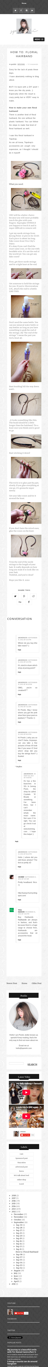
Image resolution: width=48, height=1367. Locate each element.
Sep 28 (19, 1227)
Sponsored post (21, 1158)
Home (24, 3)
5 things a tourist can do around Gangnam (22, 1362)
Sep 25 (19, 1233)
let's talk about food (21, 1175)
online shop (21, 1180)
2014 (14, 1206)
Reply (19, 650)
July (16, 1273)
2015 (14, 1203)
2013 (14, 1209)
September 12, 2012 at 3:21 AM (27, 706)
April (16, 1281)
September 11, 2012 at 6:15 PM (27, 661)
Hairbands (22, 920)
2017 (14, 1198)
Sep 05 (19, 1260)
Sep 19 (19, 1238)
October (18, 1220)
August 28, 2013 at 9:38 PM (30, 776)
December (19, 1214)
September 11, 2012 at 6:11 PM (27, 639)
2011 (14, 1284)
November (19, 1217)
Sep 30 (19, 1225)
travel (21, 1184)
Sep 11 (19, 1249)
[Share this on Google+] (24, 596)
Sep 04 (19, 1262)
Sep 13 (19, 1246)
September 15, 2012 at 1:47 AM (27, 878)
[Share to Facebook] (29, 602)
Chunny (21, 877)
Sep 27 (19, 1230)
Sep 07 (19, 1257)
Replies (19, 767)
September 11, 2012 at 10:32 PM (27, 683)
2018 (14, 1195)
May (16, 1278)
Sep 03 (19, 1265)
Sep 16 (19, 1241)
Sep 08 (19, 1254)
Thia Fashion (21, 911)
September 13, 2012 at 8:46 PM (27, 853)
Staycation (21, 1163)
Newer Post (12, 983)
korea (21, 1171)
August (17, 1270)
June (16, 1276)
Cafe (21, 1154)
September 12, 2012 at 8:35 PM (27, 733)
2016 (14, 1201)
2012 (14, 1211)
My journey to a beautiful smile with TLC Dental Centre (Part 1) (21, 1350)
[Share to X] (15, 596)
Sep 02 (19, 1268)
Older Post (36, 983)
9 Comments (33, 64)
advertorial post (21, 1167)
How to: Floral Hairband (27, 1252)
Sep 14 (19, 1244)
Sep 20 (19, 1236)
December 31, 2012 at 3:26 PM (27, 913)
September (19, 1222)
